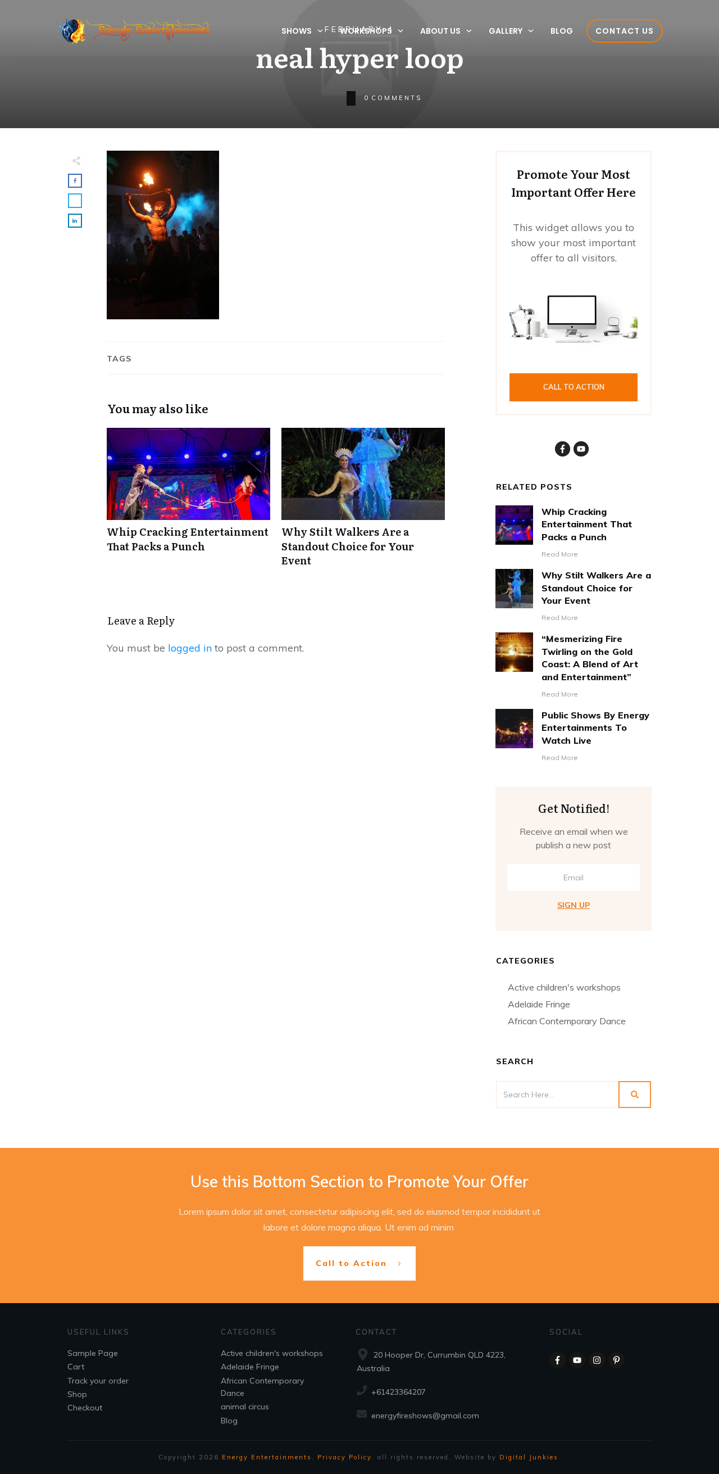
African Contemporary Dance (567, 1021)
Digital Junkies (528, 1457)
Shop (77, 1394)
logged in (190, 647)
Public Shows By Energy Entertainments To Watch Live (595, 727)
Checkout (84, 1408)
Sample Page (92, 1353)
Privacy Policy (344, 1457)
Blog (229, 1421)
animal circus (245, 1406)
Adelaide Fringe (539, 1004)
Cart (75, 1367)
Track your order (98, 1381)
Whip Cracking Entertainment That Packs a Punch (188, 503)
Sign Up (573, 905)
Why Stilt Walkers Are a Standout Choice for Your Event (363, 503)
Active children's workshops (564, 987)
